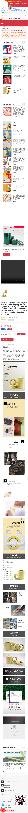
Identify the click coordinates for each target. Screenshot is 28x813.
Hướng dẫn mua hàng (7, 799)
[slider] (3, 319)
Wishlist (11, 3)
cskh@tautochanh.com (9, 790)
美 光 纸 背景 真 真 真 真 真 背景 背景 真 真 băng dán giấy (19, 76)
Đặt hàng (22, 334)
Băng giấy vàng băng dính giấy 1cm (18, 122)
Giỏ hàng (24, 3)
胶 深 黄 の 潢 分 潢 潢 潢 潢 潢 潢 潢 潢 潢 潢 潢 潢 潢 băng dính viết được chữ (19, 58)
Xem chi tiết (6, 254)
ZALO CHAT (18, 793)
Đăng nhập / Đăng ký (15, 5)
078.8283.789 (7, 785)
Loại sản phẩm (5, 12)
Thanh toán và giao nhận (7, 802)
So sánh (17, 3)
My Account (5, 3)
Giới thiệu (5, 797)
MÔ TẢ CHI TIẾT (7, 339)
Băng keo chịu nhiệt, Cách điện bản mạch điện (13, 249)
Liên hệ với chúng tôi (7, 807)
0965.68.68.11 (7, 787)
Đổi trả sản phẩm (6, 805)
